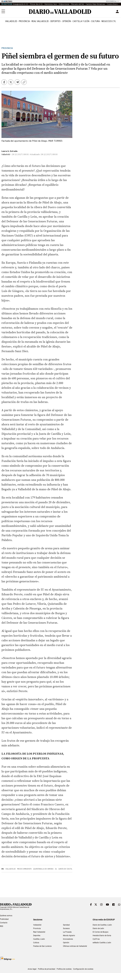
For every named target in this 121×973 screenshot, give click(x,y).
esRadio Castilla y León (102, 943)
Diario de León (98, 928)
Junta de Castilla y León (69, 869)
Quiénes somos (6, 916)
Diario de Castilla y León (102, 925)
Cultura (95, 21)
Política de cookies (64, 969)
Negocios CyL (109, 21)
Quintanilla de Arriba (43, 869)
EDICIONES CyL (111, 1)
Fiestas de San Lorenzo (42, 946)
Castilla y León (81, 21)
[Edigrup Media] (7, 958)
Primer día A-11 (36, 4)
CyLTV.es (96, 939)
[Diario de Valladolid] (60, 11)
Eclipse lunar (64, 4)
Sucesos (66, 928)
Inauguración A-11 (20, 4)
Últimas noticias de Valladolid (75, 946)
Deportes (55, 21)
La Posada (67, 932)
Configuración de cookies (83, 969)
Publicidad (4, 919)
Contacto (3, 923)
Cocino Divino (112, 4)
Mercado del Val (77, 4)
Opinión (66, 21)
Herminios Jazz (51, 4)
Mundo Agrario (69, 935)
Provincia (24, 21)
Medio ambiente (24, 869)
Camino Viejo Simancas (95, 4)
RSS (1, 926)
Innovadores (68, 939)
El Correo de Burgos (100, 932)
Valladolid (11, 21)
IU (56, 869)
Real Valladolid (40, 21)
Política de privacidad (46, 969)
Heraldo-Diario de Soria (102, 935)
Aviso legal (32, 969)
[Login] (117, 11)
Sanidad (66, 925)
